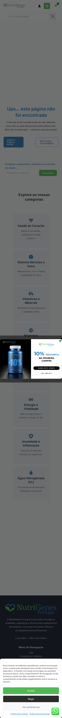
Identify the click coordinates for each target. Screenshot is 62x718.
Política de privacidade (39, 714)
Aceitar (31, 690)
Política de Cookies (19, 714)
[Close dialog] (60, 341)
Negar (31, 699)
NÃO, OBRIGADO (46, 373)
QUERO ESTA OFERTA (46, 368)
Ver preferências (31, 707)
